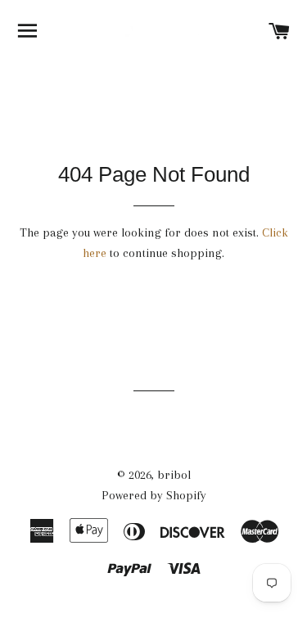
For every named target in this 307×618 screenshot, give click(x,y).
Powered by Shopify (154, 495)
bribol (174, 474)
